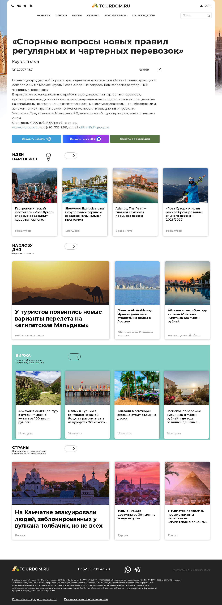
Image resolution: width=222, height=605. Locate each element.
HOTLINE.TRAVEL (116, 15)
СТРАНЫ (61, 15)
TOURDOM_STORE (143, 15)
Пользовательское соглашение (86, 599)
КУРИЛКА (93, 15)
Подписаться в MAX (82, 139)
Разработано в (191, 570)
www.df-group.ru (25, 127)
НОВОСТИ (43, 15)
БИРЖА (77, 15)
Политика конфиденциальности (34, 599)
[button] (67, 155)
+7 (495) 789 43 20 (94, 569)
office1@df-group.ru (94, 127)
